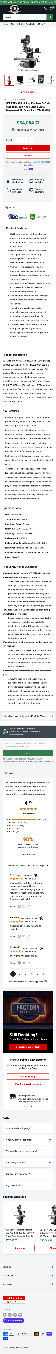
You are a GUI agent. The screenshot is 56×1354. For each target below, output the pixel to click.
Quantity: (10, 140)
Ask (28, 753)
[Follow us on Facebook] (5, 1315)
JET (7, 99)
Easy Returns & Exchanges (28, 1084)
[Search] (49, 17)
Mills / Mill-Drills (17, 24)
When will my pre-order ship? (21, 1151)
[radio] (29, 819)
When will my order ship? (18, 1139)
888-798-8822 (46, 761)
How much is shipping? (17, 1128)
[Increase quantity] (31, 140)
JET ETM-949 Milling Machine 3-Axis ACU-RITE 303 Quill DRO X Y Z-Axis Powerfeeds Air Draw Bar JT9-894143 (20, 1233)
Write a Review (28, 854)
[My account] (45, 9)
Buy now (28, 155)
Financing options (15, 1162)
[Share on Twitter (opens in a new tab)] (23, 907)
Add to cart (28, 148)
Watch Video (29, 92)
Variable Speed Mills (34, 24)
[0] (51, 9)
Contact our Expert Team (28, 1046)
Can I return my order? (17, 1173)
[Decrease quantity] (18, 140)
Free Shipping (28, 1076)
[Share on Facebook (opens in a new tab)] (19, 907)
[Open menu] (4, 9)
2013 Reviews (36, 813)
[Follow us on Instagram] (10, 1315)
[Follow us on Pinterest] (15, 1315)
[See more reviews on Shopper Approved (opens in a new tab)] (28, 907)
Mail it (11, 207)
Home (5, 24)
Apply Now (28, 165)
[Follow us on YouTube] (20, 1315)
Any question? (13, 1185)
